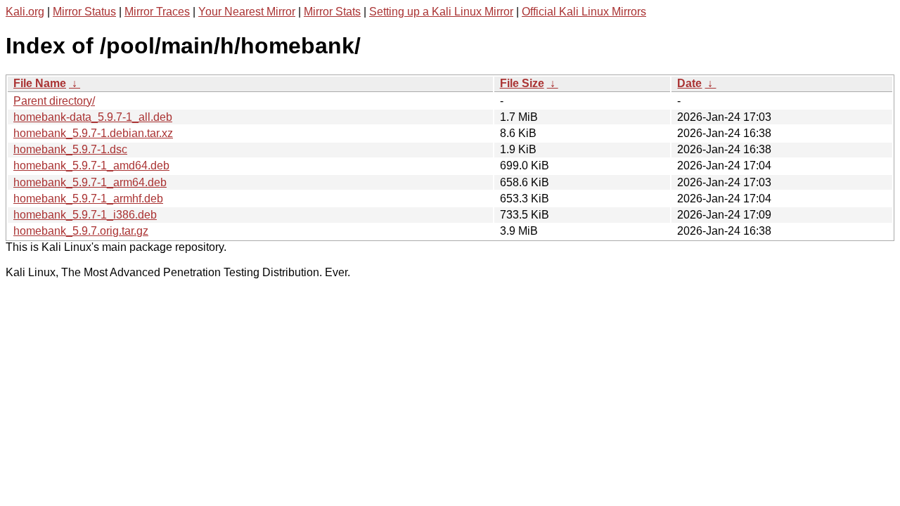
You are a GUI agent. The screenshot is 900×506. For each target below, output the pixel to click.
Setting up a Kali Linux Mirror (441, 12)
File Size (522, 83)
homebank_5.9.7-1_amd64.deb (91, 165)
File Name (39, 83)
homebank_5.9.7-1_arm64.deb (90, 182)
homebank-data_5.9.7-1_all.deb (92, 117)
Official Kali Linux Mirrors (584, 12)
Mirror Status (84, 12)
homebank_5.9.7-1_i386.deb (85, 215)
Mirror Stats (332, 12)
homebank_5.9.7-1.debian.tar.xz (93, 133)
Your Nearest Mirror (246, 12)
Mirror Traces (157, 12)
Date (689, 83)
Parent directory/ (54, 101)
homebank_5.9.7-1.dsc (70, 149)
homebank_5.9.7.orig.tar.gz (80, 231)
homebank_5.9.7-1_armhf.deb (88, 199)
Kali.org (25, 12)
